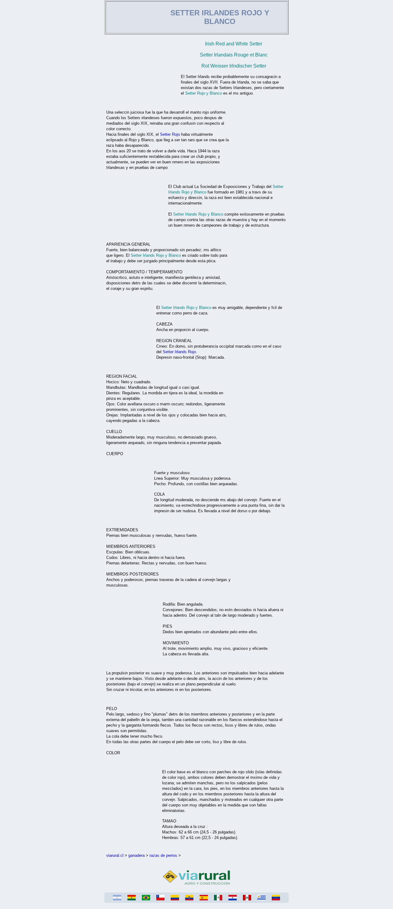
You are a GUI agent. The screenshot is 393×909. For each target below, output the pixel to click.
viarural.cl (114, 855)
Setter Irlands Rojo (179, 351)
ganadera (136, 855)
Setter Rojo (170, 134)
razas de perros (163, 855)
